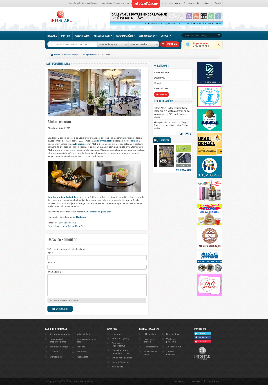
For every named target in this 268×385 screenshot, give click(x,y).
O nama (207, 3)
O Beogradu (56, 357)
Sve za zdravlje (173, 334)
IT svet (157, 83)
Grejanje (54, 351)
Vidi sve (184, 134)
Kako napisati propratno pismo (58, 340)
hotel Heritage (131, 141)
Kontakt (217, 3)
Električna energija (59, 346)
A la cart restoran (82, 144)
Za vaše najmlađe (170, 353)
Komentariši (54, 272)
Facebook (203, 337)
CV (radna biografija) (60, 334)
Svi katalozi (183, 170)
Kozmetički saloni (120, 362)
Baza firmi (66, 35)
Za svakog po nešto (150, 353)
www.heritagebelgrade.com (97, 211)
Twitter (202, 333)
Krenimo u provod (149, 340)
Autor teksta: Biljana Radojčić (69, 226)
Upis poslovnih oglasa (171, 3)
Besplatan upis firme (192, 3)
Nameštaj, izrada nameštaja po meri (121, 351)
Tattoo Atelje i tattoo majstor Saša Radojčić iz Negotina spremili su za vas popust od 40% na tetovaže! (172, 111)
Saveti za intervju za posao (86, 340)
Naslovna (52, 35)
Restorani (81, 217)
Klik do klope (150, 334)
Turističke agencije (121, 338)
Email (50, 262)
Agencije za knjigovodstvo (118, 344)
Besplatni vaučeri (124, 35)
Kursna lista (82, 357)
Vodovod (81, 346)
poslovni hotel (103, 141)
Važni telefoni (83, 334)
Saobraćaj (82, 351)
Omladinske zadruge (122, 357)
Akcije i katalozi (102, 35)
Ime (49, 253)
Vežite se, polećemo (171, 340)
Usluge (164, 35)
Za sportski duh (173, 346)
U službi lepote (151, 346)
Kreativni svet (161, 88)
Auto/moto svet (161, 72)
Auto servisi (117, 366)
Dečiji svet (159, 77)
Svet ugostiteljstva (89, 55)
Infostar (57, 55)
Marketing (213, 381)
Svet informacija (147, 35)
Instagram (203, 341)
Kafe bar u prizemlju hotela (62, 197)
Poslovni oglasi (82, 35)
